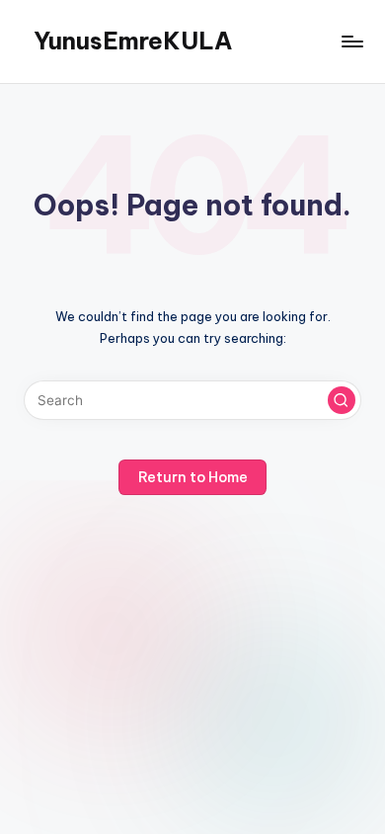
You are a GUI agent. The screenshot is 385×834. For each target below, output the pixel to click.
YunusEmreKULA (133, 40)
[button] (341, 400)
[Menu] (351, 41)
